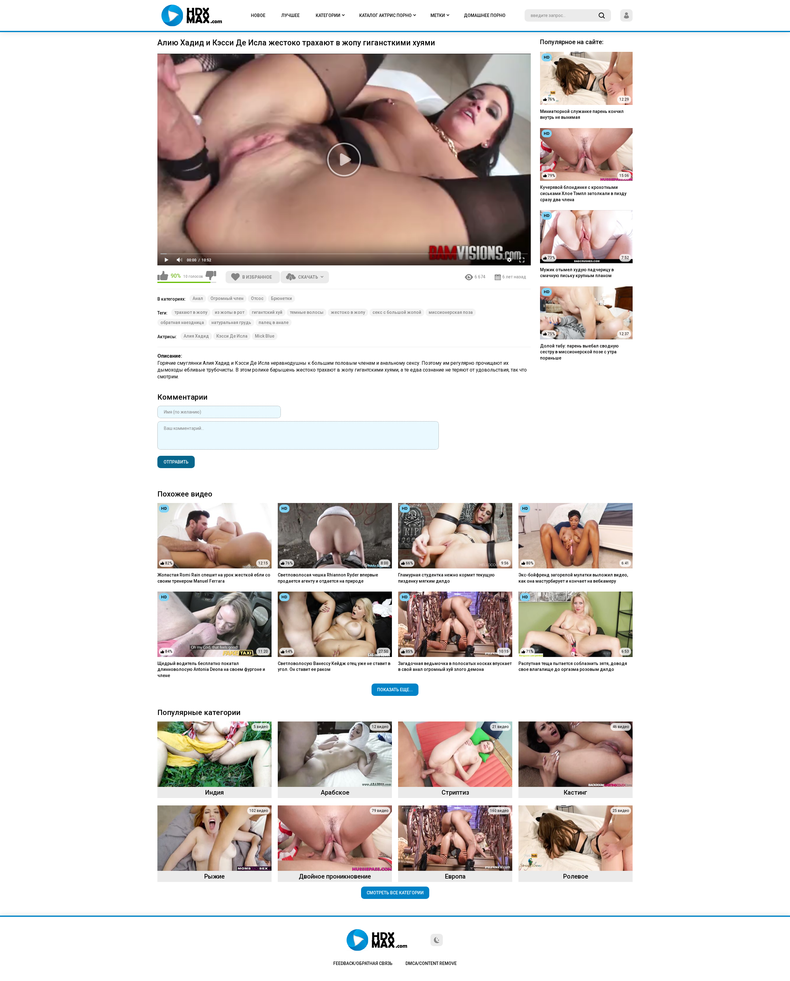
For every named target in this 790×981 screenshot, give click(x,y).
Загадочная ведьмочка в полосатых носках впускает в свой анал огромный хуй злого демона (455, 666)
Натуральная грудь (231, 322)
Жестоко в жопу (348, 312)
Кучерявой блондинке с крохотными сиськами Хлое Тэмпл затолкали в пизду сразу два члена (583, 193)
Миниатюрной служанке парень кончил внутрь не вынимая (582, 114)
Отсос (257, 298)
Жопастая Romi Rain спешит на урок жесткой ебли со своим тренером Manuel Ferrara (213, 578)
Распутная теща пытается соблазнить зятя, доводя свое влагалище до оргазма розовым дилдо (572, 666)
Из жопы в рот (229, 312)
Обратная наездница (182, 322)
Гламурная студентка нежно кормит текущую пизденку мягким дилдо (446, 578)
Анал (198, 298)
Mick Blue (264, 336)
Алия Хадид (196, 336)
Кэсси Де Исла (231, 336)
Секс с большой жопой (396, 312)
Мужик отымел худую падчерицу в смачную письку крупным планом (577, 272)
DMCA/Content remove (431, 963)
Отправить (176, 461)
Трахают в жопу (190, 312)
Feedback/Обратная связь (363, 963)
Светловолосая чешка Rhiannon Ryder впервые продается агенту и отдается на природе (328, 578)
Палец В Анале (274, 322)
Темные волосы (306, 312)
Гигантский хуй (267, 312)
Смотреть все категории (395, 892)
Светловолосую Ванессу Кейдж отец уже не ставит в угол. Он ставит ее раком (334, 666)
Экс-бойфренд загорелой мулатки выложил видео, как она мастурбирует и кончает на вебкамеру (573, 578)
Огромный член (226, 298)
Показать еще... (395, 689)
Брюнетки (281, 298)
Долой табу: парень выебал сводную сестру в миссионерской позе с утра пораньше (579, 351)
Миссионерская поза (451, 312)
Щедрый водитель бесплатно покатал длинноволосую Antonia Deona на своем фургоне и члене (211, 669)
